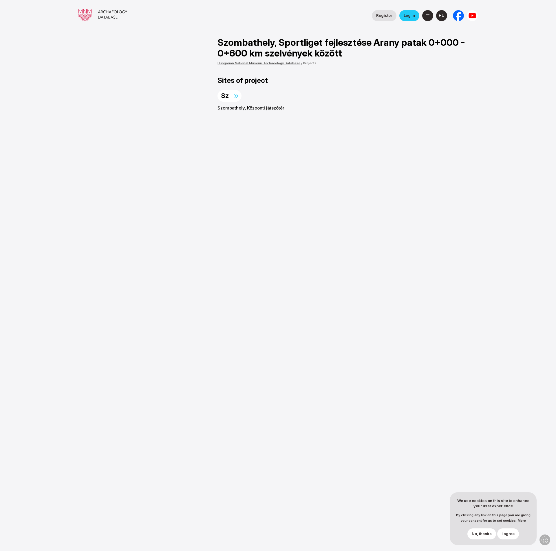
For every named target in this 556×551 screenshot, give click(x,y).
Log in (409, 15)
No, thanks (482, 534)
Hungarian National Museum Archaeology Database (258, 63)
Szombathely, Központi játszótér (250, 108)
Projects (310, 63)
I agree (508, 534)
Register (384, 15)
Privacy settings (544, 539)
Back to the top (236, 96)
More (522, 521)
